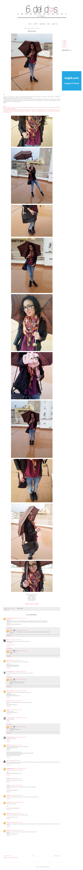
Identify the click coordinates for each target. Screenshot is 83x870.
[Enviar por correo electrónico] (17, 608)
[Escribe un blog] (18, 608)
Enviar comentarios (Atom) (13, 857)
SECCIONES (42, 24)
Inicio (33, 855)
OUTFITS (36, 24)
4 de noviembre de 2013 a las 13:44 (16, 822)
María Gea (11, 630)
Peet (7, 760)
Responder (8, 625)
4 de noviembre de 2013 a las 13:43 (16, 813)
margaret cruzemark (10, 690)
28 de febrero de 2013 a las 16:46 (20, 671)
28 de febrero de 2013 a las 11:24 (21, 618)
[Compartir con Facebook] (21, 608)
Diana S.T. (8, 700)
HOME (29, 24)
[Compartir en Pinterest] (22, 608)
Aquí (36, 594)
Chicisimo (32, 603)
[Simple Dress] (71, 90)
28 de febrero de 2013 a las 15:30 (21, 650)
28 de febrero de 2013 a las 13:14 (16, 639)
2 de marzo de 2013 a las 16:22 (20, 679)
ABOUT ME (54, 24)
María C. (8, 639)
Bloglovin (37, 603)
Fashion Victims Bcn (10, 671)
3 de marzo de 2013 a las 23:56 (20, 726)
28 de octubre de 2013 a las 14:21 (21, 768)
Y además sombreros (10, 717)
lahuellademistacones (10, 618)
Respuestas (10, 628)
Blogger (48, 866)
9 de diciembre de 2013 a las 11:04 (16, 830)
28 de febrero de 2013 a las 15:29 (21, 630)
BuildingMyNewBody (10, 768)
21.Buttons (65, 41)
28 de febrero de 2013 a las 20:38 (16, 700)
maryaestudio (9, 802)
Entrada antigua (57, 855)
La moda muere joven (10, 644)
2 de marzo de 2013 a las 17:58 (20, 717)
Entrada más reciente (7, 855)
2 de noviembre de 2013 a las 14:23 (16, 795)
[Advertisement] (71, 61)
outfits (8, 609)
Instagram (27, 603)
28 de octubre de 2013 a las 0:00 (16, 745)
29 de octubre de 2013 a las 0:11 (16, 778)
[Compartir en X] (20, 608)
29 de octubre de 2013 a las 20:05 (16, 785)
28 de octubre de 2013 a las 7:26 (14, 760)
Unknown (8, 660)
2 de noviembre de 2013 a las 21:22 (18, 802)
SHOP (48, 24)
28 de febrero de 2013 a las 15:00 (16, 660)
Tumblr (64, 45)
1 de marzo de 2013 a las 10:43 (15, 709)
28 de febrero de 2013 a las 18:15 (20, 690)
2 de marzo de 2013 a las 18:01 (20, 737)
